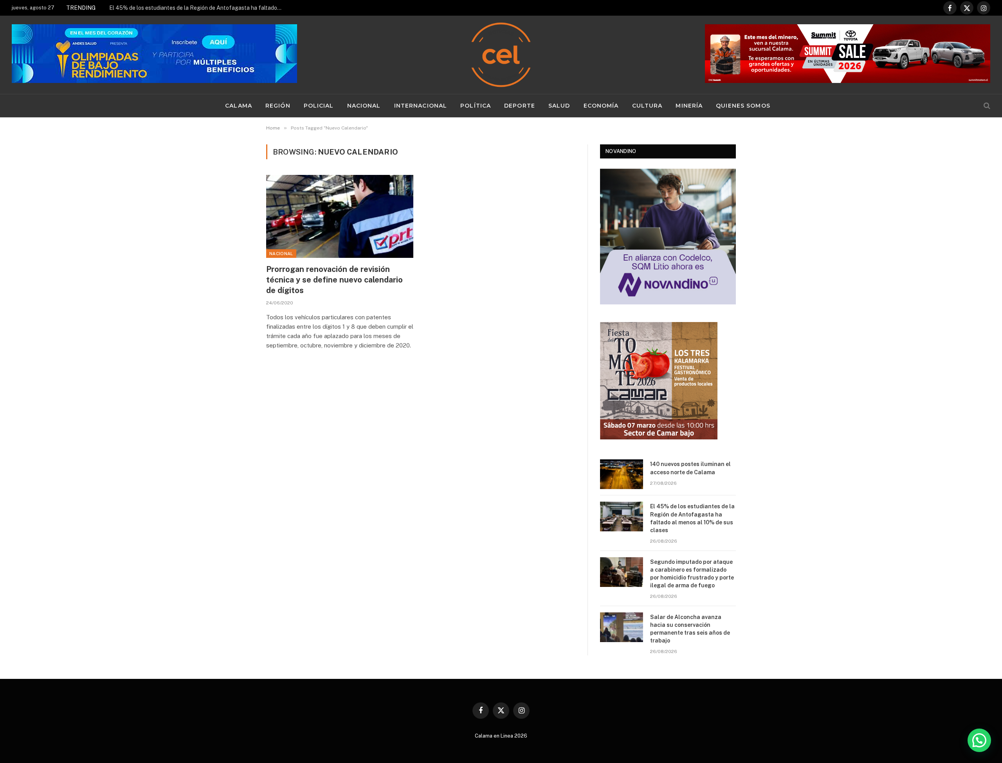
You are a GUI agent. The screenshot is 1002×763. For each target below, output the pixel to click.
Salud (559, 105)
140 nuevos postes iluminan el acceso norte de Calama (690, 468)
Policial (319, 105)
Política (475, 105)
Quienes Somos (743, 105)
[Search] (986, 106)
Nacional (364, 105)
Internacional (420, 105)
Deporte (519, 105)
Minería (689, 105)
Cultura (647, 105)
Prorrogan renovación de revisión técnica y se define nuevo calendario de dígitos (334, 280)
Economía (601, 105)
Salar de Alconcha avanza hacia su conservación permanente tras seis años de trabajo (690, 629)
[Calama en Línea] (501, 55)
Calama (238, 105)
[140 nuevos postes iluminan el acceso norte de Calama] (621, 474)
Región (277, 105)
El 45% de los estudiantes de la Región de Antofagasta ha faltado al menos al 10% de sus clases (197, 8)
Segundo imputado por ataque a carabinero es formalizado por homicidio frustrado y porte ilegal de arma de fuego (692, 573)
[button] (979, 740)
